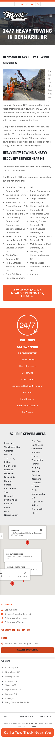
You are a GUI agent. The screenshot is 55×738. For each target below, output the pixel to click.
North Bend (37, 444)
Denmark (9, 495)
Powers (8, 507)
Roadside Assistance (27, 405)
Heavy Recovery (27, 366)
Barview (35, 452)
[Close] (36, 553)
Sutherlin (36, 482)
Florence (8, 469)
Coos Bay (36, 440)
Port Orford (10, 488)
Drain (34, 489)
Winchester (37, 459)
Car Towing (27, 372)
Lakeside (8, 454)
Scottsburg (9, 458)
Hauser (35, 456)
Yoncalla (35, 486)
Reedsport (9, 443)
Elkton (7, 461)
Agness (7, 510)
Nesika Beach (11, 514)
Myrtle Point (10, 499)
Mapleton (9, 473)
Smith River (10, 465)
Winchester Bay (12, 446)
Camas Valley (38, 493)
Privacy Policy (43, 723)
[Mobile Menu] (51, 15)
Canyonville (37, 508)
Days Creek (37, 501)
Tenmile (35, 463)
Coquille (8, 503)
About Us (9, 716)
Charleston (36, 448)
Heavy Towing (27, 359)
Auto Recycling (27, 398)
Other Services (26, 716)
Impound (27, 392)
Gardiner (8, 450)
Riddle (34, 505)
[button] (27, 543)
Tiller (33, 512)
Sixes (6, 492)
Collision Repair (27, 379)
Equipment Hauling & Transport (27, 385)
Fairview (35, 474)
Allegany (35, 467)
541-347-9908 (27, 347)
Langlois (8, 484)
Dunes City (9, 476)
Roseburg (36, 478)
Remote (35, 471)
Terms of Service (25, 726)
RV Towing (27, 412)
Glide (34, 497)
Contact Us (45, 716)
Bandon (8, 480)
